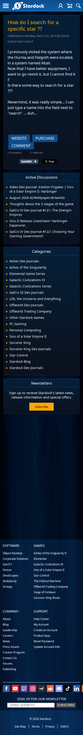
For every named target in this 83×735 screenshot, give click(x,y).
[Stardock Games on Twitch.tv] (24, 689)
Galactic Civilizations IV (48, 564)
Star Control (41, 575)
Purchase (45, 138)
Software (11, 545)
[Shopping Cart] (69, 5)
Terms (36, 726)
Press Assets (11, 647)
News (6, 641)
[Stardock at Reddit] (50, 689)
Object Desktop (12, 553)
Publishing (9, 669)
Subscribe (41, 407)
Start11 (7, 564)
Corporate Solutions (15, 559)
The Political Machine (47, 581)
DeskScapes (10, 575)
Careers (8, 636)
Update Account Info (47, 647)
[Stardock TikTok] (67, 689)
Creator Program (14, 652)
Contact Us (10, 658)
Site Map (20, 726)
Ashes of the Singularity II (50, 553)
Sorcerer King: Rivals (47, 598)
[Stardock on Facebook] (6, 689)
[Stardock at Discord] (59, 689)
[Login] (60, 5)
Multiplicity (10, 581)
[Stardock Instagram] (32, 689)
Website (19, 138)
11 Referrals (36, 152)
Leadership (10, 630)
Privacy (50, 726)
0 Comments (14, 152)
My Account (41, 624)
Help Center (41, 619)
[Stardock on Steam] (41, 689)
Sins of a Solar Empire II (49, 570)
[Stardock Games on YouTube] (15, 689)
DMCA (64, 726)
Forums (7, 664)
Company (10, 611)
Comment (21, 145)
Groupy (7, 587)
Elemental (40, 559)
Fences (7, 570)
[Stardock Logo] (28, 5)
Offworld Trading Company (51, 587)
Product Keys (42, 636)
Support (41, 611)
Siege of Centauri (45, 592)
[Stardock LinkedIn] (76, 689)
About (6, 619)
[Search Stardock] (78, 5)
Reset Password (44, 641)
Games (39, 545)
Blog (6, 624)
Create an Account (45, 630)
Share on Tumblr (30, 161)
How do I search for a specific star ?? (33, 25)
